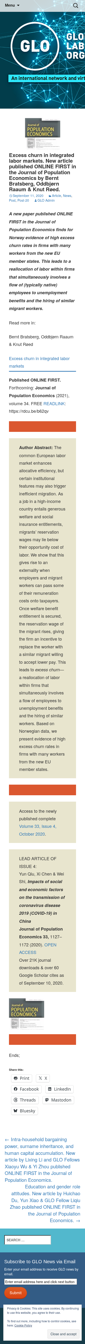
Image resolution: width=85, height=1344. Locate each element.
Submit (15, 1292)
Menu (10, 5)
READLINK (54, 403)
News (67, 195)
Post (12, 200)
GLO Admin (46, 200)
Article (56, 195)
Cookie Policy (23, 1325)
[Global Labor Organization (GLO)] (42, 54)
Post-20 (23, 200)
